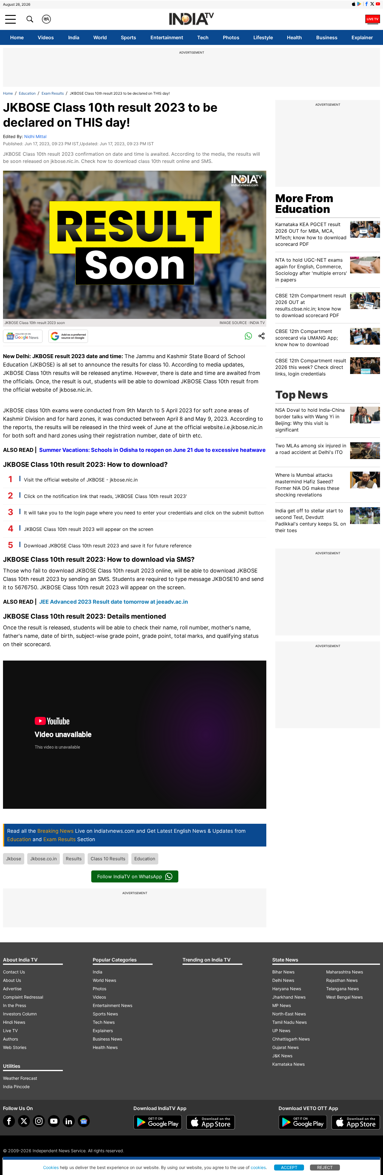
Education (27, 93)
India (73, 37)
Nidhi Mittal (35, 136)
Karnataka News (288, 1064)
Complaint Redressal (23, 997)
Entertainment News (112, 1005)
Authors (10, 1038)
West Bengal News (344, 997)
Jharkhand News (289, 997)
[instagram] (39, 1121)
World (100, 37)
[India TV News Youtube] (378, 4)
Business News (107, 1038)
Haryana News (286, 988)
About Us (12, 980)
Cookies (51, 1167)
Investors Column (20, 1013)
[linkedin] (69, 1121)
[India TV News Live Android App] (157, 1122)
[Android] (359, 4)
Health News (105, 1047)
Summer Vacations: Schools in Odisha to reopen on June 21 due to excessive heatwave (152, 450)
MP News (281, 1005)
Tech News (104, 1022)
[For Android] (303, 1122)
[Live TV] (372, 19)
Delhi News (283, 980)
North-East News (289, 1013)
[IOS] (354, 4)
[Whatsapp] (248, 336)
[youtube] (54, 1121)
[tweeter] (24, 1121)
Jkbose (13, 858)
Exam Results (53, 93)
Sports (128, 37)
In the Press (14, 1005)
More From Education (304, 204)
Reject (325, 1167)
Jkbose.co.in (43, 858)
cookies (258, 1167)
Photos (231, 37)
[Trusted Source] (68, 336)
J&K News (282, 1055)
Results (74, 858)
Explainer (362, 37)
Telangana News (342, 988)
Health (294, 37)
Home (17, 37)
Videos (46, 37)
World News (104, 980)
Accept (289, 1167)
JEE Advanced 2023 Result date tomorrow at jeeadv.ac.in (113, 602)
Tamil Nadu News (289, 1022)
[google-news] (84, 1121)
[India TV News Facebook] (366, 4)
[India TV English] (191, 19)
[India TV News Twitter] (372, 4)
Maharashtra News (344, 971)
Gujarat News (285, 1047)
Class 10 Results (108, 858)
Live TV (10, 1030)
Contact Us (14, 971)
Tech (203, 37)
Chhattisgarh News (291, 1038)
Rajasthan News (342, 980)
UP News (281, 1030)
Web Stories (14, 1047)
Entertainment (167, 37)
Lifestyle (263, 37)
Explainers (103, 1030)
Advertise (12, 988)
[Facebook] (9, 1121)
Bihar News (283, 971)
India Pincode (16, 1086)
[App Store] (210, 1122)
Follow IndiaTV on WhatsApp (129, 876)
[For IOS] (356, 1122)
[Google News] (22, 336)
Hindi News (14, 1022)
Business (327, 37)
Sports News (105, 1013)
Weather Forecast (20, 1078)
